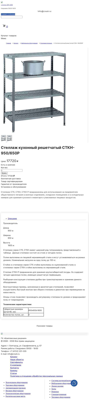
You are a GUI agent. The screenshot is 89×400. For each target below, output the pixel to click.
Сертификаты (16, 362)
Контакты (14, 368)
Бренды (13, 370)
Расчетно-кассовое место (15, 396)
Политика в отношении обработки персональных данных (36, 376)
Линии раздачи (57, 386)
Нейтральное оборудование (62, 383)
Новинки (55, 392)
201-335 (7, 5)
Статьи (13, 373)
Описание (12, 218)
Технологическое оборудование (18, 393)
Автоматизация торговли (16, 388)
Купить (4, 173)
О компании (15, 365)
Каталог (13, 357)
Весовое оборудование (15, 391)
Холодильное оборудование (17, 382)
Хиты (53, 389)
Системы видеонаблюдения (62, 381)
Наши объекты (17, 359)
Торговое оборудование (15, 385)
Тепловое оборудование (60, 397)
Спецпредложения (58, 394)
